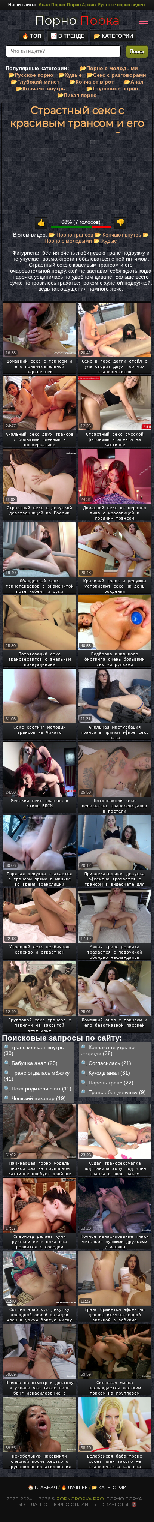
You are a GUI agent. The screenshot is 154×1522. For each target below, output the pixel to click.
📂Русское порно (30, 75)
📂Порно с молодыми (109, 68)
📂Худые (70, 75)
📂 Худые (105, 241)
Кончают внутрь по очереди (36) (108, 1050)
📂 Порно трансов (71, 235)
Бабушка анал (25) (35, 1063)
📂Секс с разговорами (116, 75)
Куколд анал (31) (109, 1073)
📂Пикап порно (77, 95)
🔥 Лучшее (74, 1487)
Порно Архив (81, 4)
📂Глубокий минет (35, 82)
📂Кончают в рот (91, 82)
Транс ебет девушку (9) (117, 1092)
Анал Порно (51, 4)
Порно (77, 20)
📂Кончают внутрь (40, 88)
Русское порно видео (121, 4)
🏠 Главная (42, 1487)
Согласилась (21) (110, 1063)
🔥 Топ (31, 36)
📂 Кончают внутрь (118, 235)
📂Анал (134, 82)
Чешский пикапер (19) (39, 1098)
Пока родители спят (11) (41, 1089)
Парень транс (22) (111, 1083)
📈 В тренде (67, 36)
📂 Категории (113, 36)
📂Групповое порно (112, 88)
